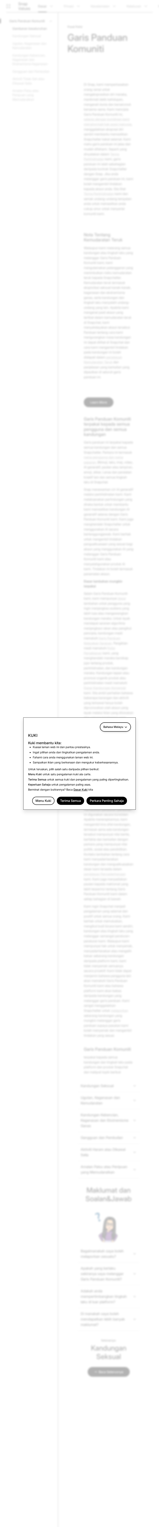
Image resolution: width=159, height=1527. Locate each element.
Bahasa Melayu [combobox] (113, 726)
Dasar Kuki (80, 789)
